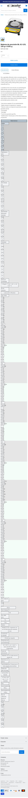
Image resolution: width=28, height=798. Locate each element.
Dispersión (12, 781)
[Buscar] (25, 10)
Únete (21, 752)
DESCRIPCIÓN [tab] (5, 70)
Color (7, 781)
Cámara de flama (4, 782)
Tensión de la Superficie (5, 784)
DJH (16, 781)
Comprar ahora (14, 65)
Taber (24, 782)
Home (2, 14)
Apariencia (3, 781)
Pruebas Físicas (18, 782)
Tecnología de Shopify (5, 787)
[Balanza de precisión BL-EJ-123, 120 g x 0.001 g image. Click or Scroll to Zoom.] (14, 27)
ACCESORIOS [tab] (6, 73)
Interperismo (11, 782)
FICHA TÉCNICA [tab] (15, 70)
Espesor (20, 781)
